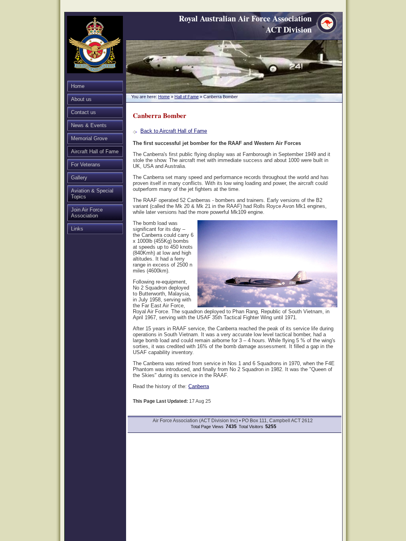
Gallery (79, 178)
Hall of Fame (186, 96)
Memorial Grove (89, 138)
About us (81, 99)
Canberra (198, 386)
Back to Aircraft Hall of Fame (173, 131)
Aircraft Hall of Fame (95, 151)
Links (77, 229)
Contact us (83, 112)
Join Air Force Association (87, 213)
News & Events (89, 125)
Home (77, 86)
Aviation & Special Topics (92, 194)
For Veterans (85, 165)
